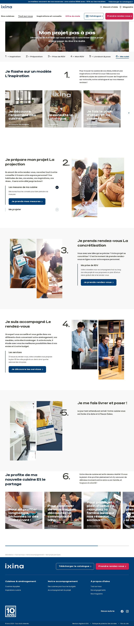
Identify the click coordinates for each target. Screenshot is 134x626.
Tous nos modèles (14, 89)
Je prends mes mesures (26, 201)
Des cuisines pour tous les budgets (62, 586)
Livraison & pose (102, 57)
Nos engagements (98, 590)
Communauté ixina (92, 89)
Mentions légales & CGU (80, 624)
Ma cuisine (125, 57)
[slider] (67, 547)
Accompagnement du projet (59, 590)
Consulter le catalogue (55, 89)
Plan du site (124, 624)
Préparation (36, 57)
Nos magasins (97, 594)
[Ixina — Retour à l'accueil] (6, 6)
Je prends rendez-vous (98, 282)
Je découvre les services (26, 369)
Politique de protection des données (104, 624)
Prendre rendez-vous (111, 566)
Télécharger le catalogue (120, 1)
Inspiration (15, 57)
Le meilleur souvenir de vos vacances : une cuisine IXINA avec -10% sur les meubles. (67, 1)
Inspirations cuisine (13, 590)
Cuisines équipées (12, 586)
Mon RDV (79, 57)
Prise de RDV (58, 57)
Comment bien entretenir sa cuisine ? (23, 490)
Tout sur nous (96, 586)
